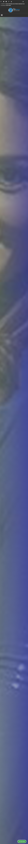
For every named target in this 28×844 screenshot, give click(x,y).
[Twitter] (4, 2)
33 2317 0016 (8, 5)
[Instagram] (6, 2)
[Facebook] (1, 2)
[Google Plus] (9, 2)
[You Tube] (11, 2)
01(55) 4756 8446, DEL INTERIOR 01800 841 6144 (15, 3)
